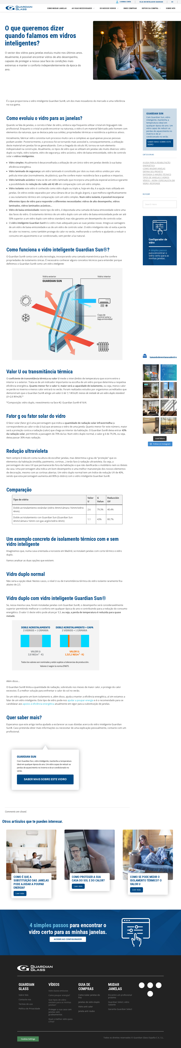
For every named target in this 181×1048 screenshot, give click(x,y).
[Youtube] (150, 994)
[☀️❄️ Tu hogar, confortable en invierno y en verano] (151, 372)
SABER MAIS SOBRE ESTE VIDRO (159, 143)
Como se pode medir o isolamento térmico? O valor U (146, 880)
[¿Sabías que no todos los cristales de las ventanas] (168, 408)
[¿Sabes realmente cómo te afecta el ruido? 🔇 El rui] (151, 408)
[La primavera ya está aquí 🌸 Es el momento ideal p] (168, 390)
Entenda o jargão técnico (157, 174)
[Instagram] (158, 985)
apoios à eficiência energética (38, 703)
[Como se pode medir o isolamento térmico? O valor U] (148, 855)
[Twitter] (150, 985)
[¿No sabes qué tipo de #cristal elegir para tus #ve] (168, 425)
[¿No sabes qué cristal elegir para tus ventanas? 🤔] (151, 390)
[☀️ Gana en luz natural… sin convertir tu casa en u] (168, 372)
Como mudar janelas (154, 168)
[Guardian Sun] (19, 8)
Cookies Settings (28, 1039)
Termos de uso (26, 1004)
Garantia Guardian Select (120, 1009)
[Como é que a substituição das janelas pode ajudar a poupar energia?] (31, 855)
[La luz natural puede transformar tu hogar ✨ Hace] (151, 425)
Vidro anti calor (85, 1006)
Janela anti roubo (86, 1011)
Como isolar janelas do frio (89, 996)
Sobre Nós (23, 995)
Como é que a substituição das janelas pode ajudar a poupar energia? (31, 882)
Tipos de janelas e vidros (156, 177)
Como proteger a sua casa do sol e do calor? (88, 878)
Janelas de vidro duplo (89, 1002)
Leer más (20, 893)
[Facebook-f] (142, 985)
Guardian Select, (116, 1002)
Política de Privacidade (29, 1008)
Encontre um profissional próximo (120, 996)
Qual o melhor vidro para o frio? (60, 1020)
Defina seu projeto (153, 171)
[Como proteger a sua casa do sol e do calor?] (89, 855)
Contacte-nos (25, 999)
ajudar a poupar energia (80, 700)
